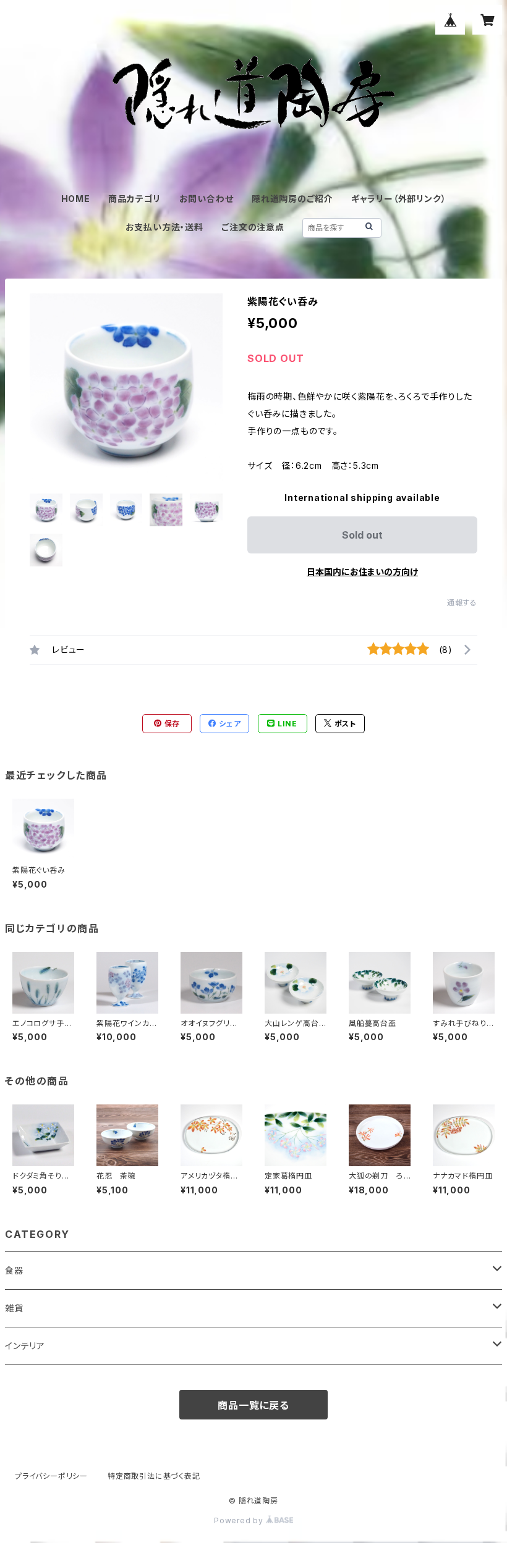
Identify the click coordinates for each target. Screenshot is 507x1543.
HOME (75, 198)
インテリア (25, 1345)
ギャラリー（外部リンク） (398, 198)
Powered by (240, 1520)
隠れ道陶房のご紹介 (292, 198)
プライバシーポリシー (51, 1476)
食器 (14, 1270)
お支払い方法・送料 (164, 227)
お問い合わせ (206, 198)
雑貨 (14, 1308)
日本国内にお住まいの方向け (362, 571)
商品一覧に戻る (253, 1405)
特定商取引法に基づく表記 (154, 1476)
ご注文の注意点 (252, 227)
